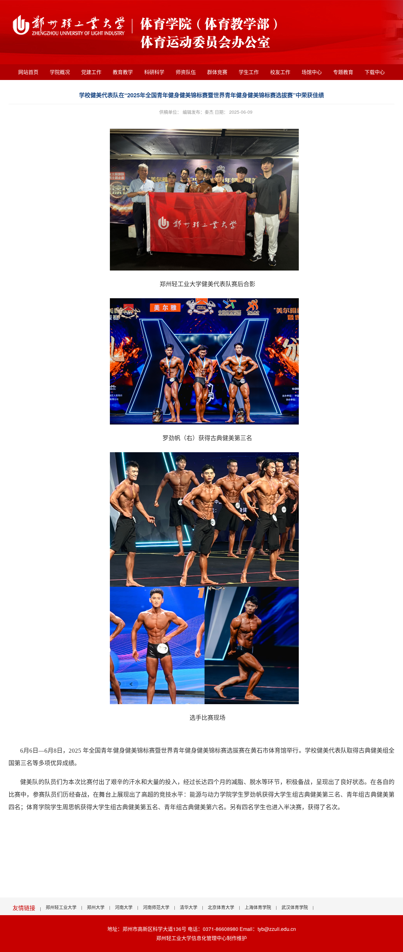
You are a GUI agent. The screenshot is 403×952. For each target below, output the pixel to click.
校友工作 (280, 72)
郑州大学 (96, 907)
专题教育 (343, 72)
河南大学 (124, 907)
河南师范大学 (156, 907)
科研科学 (154, 72)
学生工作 (249, 72)
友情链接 (24, 908)
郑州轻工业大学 (61, 907)
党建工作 (91, 72)
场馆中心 (312, 72)
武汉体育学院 (294, 907)
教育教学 (123, 72)
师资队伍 (186, 72)
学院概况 (60, 72)
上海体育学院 (258, 907)
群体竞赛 (217, 72)
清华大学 (188, 907)
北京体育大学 (221, 907)
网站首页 (28, 72)
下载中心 (375, 72)
